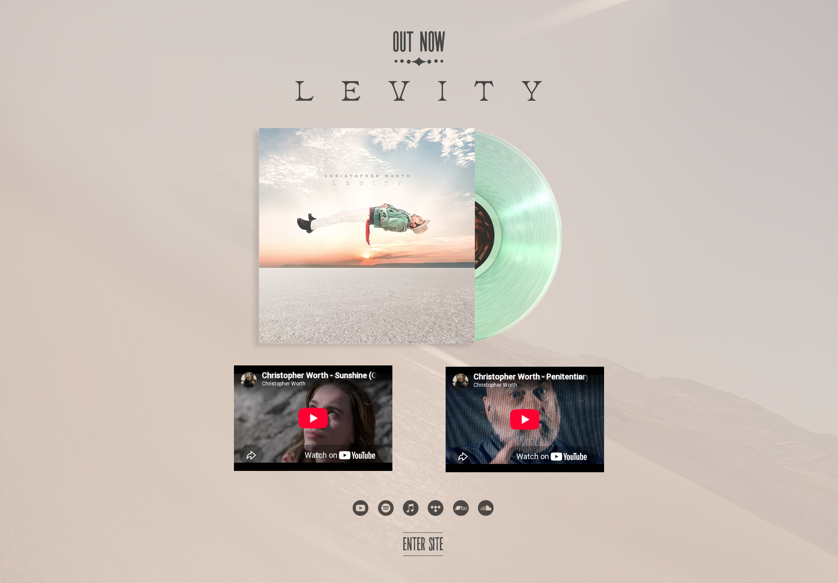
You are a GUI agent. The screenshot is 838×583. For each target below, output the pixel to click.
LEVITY (432, 88)
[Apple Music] (411, 508)
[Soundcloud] (486, 508)
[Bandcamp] (461, 508)
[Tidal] (435, 508)
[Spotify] (386, 508)
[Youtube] (360, 508)
